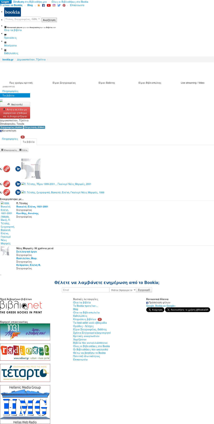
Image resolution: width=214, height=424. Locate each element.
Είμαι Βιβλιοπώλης (150, 82)
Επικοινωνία (77, 5)
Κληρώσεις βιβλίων (84, 319)
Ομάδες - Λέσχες (83, 326)
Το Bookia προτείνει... (85, 305)
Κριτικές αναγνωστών (86, 336)
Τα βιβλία (8, 95)
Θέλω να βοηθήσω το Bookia (89, 352)
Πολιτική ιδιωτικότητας (86, 356)
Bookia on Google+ (165, 305)
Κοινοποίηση (9, 130)
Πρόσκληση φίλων (159, 302)
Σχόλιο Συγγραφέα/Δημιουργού (92, 332)
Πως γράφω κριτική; (21, 82)
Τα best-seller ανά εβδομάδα (90, 322)
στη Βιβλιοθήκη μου (30, 1)
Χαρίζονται (80, 339)
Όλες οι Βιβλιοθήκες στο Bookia (70, 1)
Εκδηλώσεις (80, 315)
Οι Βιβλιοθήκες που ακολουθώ (90, 349)
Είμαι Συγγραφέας (64, 82)
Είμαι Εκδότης (107, 82)
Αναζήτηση (49, 20)
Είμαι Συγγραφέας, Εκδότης (90, 329)
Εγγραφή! (144, 289)
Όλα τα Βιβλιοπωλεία (86, 312)
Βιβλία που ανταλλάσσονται (90, 342)
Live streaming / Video (192, 82)
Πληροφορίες (10, 91)
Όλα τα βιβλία (82, 302)
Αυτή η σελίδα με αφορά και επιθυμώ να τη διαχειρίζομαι (15, 113)
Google (150, 305)
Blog (75, 309)
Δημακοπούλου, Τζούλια (31, 59)
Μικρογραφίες (10, 150)
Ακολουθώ (17, 104)
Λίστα (24, 150)
